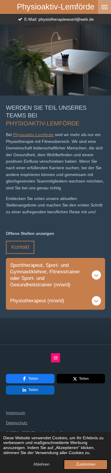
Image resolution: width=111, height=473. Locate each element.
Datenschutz (17, 423)
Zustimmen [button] (85, 464)
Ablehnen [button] (41, 464)
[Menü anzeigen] (104, 7)
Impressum (15, 413)
